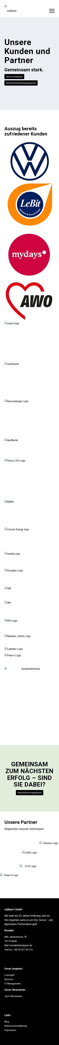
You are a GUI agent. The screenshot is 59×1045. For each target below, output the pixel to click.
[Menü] (50, 11)
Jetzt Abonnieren (13, 996)
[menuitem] (43, 11)
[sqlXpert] (24, 11)
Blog (6, 1021)
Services (8, 979)
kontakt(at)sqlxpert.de (21, 945)
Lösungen (9, 975)
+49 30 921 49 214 (22, 949)
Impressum (10, 1030)
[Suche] (43, 11)
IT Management (12, 983)
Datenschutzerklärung (15, 1025)
